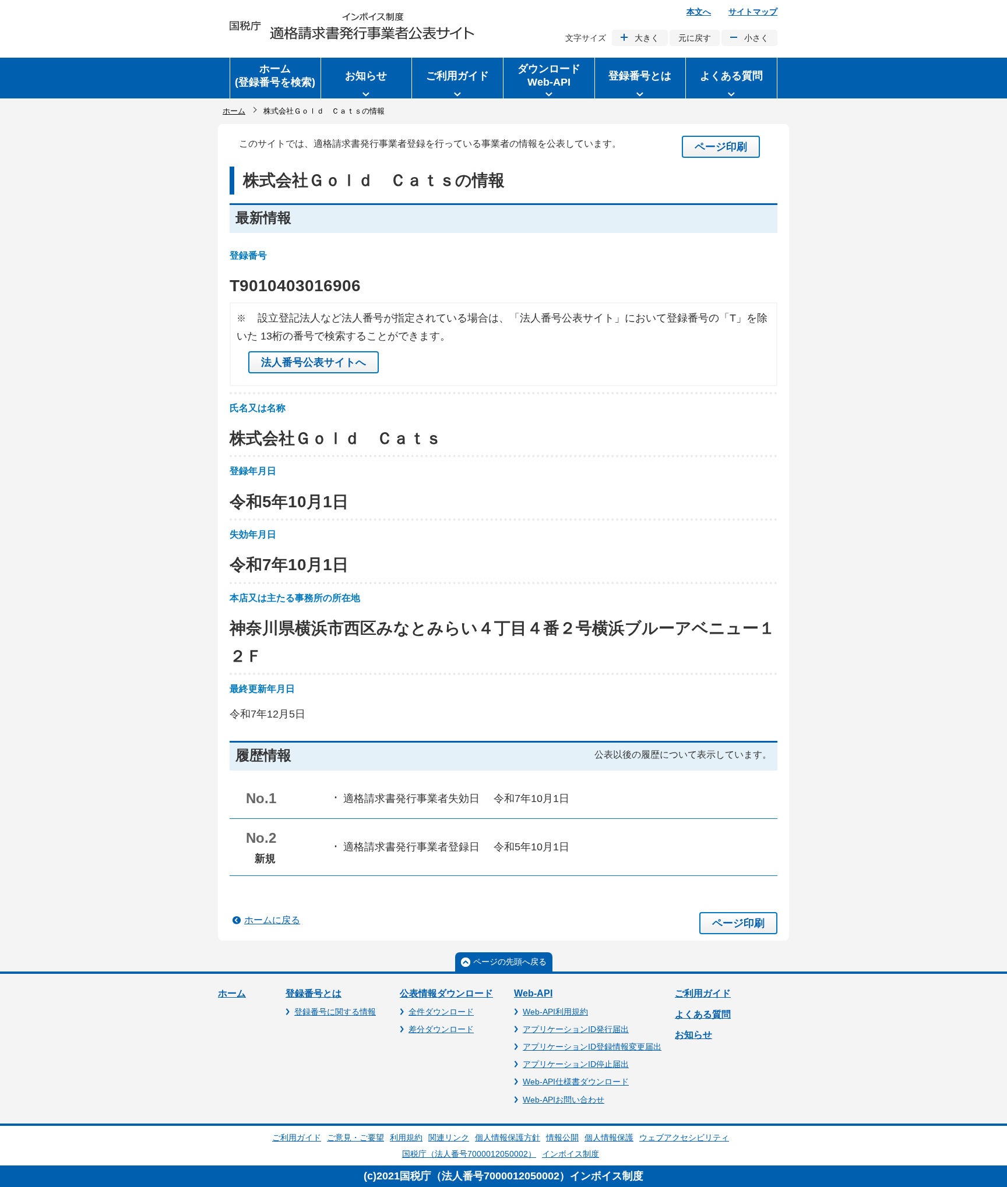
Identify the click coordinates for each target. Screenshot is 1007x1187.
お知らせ (693, 1035)
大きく (647, 38)
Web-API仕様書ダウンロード (576, 1081)
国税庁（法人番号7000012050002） (469, 1153)
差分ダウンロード (441, 1029)
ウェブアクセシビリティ (684, 1137)
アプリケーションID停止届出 (576, 1064)
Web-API (533, 993)
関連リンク (448, 1137)
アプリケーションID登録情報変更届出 (592, 1046)
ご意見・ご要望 (355, 1137)
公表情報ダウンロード (446, 993)
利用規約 (406, 1137)
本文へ (698, 11)
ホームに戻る (272, 920)
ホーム (234, 111)
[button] (366, 78)
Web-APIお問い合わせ (563, 1099)
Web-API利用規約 (555, 1011)
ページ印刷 (721, 147)
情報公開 (562, 1137)
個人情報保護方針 (507, 1137)
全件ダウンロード (441, 1011)
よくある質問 (703, 1014)
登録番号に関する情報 (335, 1011)
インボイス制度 (570, 1153)
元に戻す (694, 38)
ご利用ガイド (703, 993)
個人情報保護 (609, 1137)
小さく (756, 38)
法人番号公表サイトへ (313, 362)
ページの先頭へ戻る (510, 961)
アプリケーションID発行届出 (576, 1029)
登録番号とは (313, 993)
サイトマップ (752, 11)
